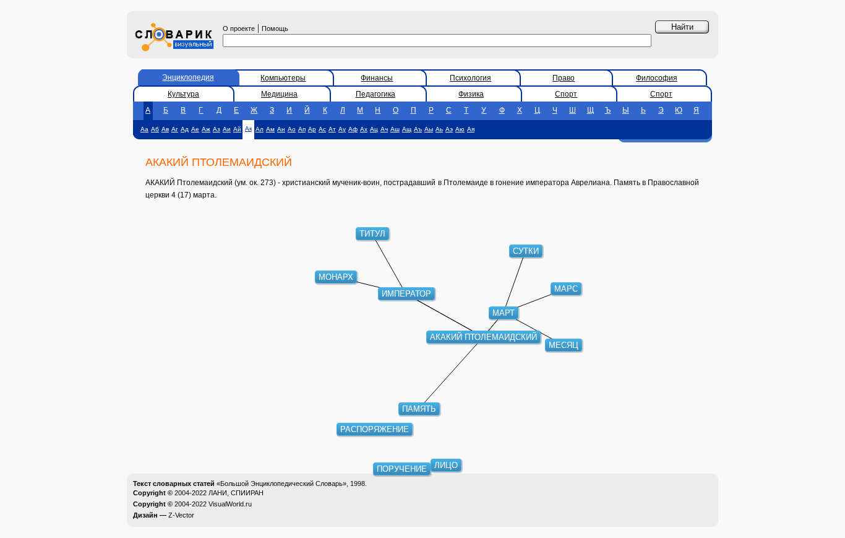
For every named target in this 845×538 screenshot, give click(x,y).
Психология (470, 78)
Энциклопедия (188, 77)
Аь (439, 129)
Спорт (566, 94)
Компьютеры (283, 78)
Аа (144, 129)
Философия (656, 78)
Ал (259, 129)
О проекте (239, 28)
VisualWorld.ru (230, 504)
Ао (292, 129)
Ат (332, 129)
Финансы (377, 78)
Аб (155, 129)
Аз (216, 129)
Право (563, 78)
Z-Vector (181, 515)
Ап (302, 129)
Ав (165, 129)
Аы (428, 129)
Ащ (406, 129)
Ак (248, 128)
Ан (281, 129)
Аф (353, 129)
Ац (374, 129)
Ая (470, 129)
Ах (363, 129)
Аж (206, 129)
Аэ (449, 129)
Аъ (418, 129)
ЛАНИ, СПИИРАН (236, 493)
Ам (270, 129)
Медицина (279, 94)
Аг (174, 129)
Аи (227, 129)
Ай (237, 129)
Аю (460, 129)
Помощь (275, 28)
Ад (185, 129)
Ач (384, 129)
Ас (322, 129)
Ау (342, 129)
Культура (183, 94)
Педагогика (375, 94)
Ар (312, 129)
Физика (471, 94)
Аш (395, 129)
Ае (195, 129)
